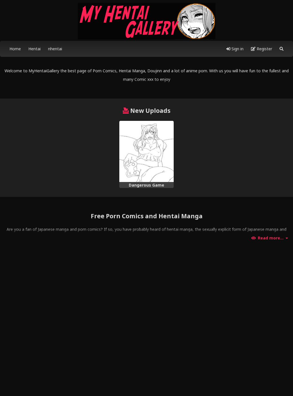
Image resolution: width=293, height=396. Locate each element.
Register (264, 48)
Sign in (236, 48)
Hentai (34, 48)
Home (15, 48)
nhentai (55, 48)
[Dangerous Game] (146, 151)
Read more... (271, 238)
